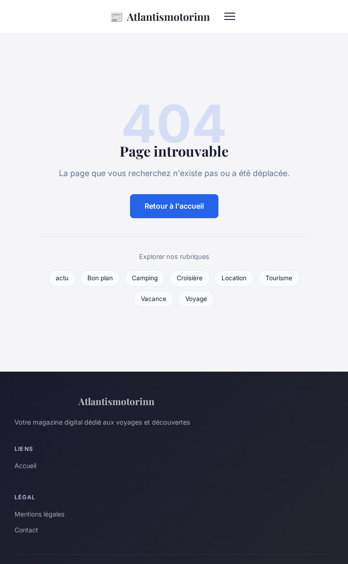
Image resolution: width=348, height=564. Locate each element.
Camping (145, 278)
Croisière (190, 278)
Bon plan (100, 278)
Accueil (25, 465)
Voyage (196, 298)
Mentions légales (39, 514)
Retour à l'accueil (174, 205)
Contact (26, 530)
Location (234, 278)
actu (62, 278)
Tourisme (279, 278)
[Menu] (230, 16)
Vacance (153, 298)
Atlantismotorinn (160, 16)
